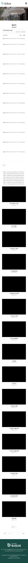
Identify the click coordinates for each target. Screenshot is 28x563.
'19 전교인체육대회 (14, 339)
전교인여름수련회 (14, 496)
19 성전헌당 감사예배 (14, 294)
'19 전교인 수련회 (14, 316)
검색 (23, 533)
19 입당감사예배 (14, 406)
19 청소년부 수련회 (14, 249)
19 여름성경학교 (14, 272)
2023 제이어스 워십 (14, 204)
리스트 (4, 165)
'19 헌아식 (14, 384)
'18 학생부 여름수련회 (14, 429)
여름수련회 (14, 519)
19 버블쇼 (14, 361)
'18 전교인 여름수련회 (14, 451)
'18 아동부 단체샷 (14, 474)
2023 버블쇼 (14, 227)
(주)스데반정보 (17, 558)
